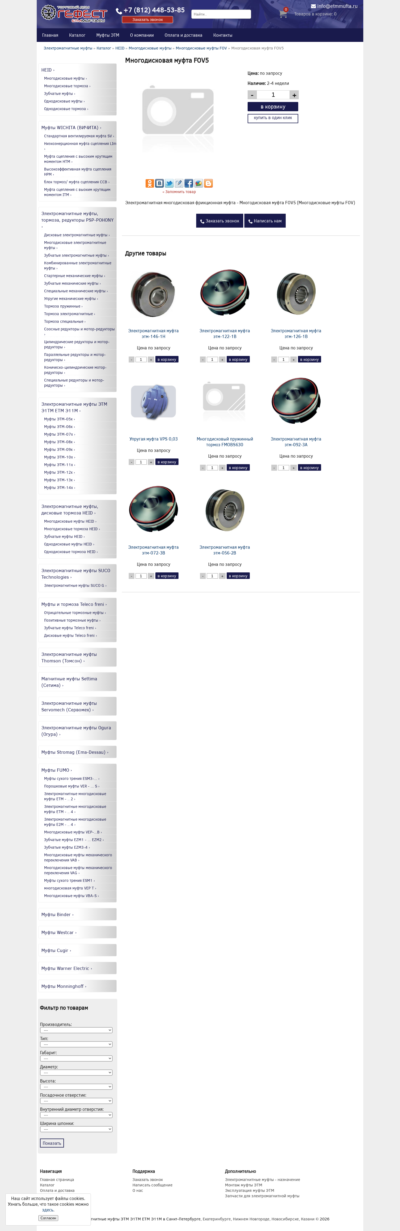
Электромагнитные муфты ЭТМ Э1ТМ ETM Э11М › (74, 407)
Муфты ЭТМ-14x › (59, 487)
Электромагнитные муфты (68, 48)
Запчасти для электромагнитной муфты (262, 1195)
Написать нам (267, 221)
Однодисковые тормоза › (66, 108)
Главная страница (57, 1179)
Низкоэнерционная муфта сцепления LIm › (80, 146)
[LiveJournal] (179, 186)
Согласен (48, 1218)
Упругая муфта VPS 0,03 (154, 439)
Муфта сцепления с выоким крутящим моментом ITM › (77, 192)
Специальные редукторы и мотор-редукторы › (74, 382)
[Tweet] (169, 186)
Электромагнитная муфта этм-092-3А (296, 441)
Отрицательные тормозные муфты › (75, 612)
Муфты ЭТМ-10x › (59, 457)
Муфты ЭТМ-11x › (59, 464)
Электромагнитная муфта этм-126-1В (296, 333)
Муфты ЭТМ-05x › (59, 418)
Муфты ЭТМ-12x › (59, 472)
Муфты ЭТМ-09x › (59, 449)
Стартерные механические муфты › (74, 275)
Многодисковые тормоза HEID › (72, 528)
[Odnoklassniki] (150, 186)
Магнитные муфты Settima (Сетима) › (69, 681)
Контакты (222, 35)
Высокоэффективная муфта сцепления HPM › (77, 171)
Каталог (77, 35)
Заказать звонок (148, 19)
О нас (138, 1190)
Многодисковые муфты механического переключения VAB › (78, 857)
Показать (52, 1143)
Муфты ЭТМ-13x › (59, 479)
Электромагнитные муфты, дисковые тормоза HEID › (69, 509)
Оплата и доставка (183, 35)
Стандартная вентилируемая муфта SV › (79, 135)
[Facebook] (188, 186)
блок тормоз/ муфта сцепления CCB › (77, 181)
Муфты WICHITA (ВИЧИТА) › (71, 127)
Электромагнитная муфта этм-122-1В (224, 333)
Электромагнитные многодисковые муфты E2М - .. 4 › (75, 822)
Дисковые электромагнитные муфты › (77, 234)
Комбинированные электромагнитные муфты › (77, 265)
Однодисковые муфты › (64, 101)
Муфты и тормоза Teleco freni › (74, 604)
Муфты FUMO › (56, 770)
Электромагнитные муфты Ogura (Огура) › (76, 730)
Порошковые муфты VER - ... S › (72, 786)
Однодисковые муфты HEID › (69, 544)
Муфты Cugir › (56, 950)
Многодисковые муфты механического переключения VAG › (78, 870)
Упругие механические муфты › (71, 298)
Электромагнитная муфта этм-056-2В (224, 550)
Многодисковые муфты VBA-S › (71, 895)
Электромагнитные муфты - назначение (262, 1179)
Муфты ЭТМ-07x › (59, 434)
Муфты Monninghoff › (64, 986)
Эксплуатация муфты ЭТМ (249, 1190)
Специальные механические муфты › (76, 290)
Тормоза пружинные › (63, 306)
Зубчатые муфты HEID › (64, 536)
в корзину (273, 106)
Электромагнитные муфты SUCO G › (75, 585)
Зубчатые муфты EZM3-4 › (67, 847)
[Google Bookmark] (198, 186)
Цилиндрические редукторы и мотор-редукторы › (77, 344)
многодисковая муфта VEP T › (70, 888)
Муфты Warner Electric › (66, 968)
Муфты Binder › (57, 914)
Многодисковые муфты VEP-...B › (73, 832)
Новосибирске (285, 1218)
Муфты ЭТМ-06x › (59, 426)
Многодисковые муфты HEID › (70, 521)
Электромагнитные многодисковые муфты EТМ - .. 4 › (75, 809)
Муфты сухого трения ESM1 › (69, 880)
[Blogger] (208, 186)
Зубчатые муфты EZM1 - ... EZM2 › (74, 839)
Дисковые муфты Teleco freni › (70, 635)
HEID (119, 48)
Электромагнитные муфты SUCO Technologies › (75, 573)
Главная (50, 35)
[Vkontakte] (159, 186)
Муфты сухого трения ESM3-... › (72, 778)
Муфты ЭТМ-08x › (59, 441)
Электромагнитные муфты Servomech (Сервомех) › (69, 706)
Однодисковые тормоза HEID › (71, 551)
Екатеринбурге (217, 1218)
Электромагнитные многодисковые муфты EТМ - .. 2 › (75, 796)
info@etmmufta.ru (337, 6)
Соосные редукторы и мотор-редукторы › (79, 331)
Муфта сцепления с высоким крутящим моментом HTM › (78, 159)
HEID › (48, 69)
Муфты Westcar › (59, 932)
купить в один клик (273, 117)
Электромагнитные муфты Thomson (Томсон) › (69, 657)
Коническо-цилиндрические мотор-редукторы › (75, 370)
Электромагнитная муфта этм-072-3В (153, 550)
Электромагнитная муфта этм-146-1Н (153, 333)
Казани (308, 1218)
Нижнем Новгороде (251, 1218)
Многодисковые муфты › (65, 78)
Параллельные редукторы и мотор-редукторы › (75, 357)
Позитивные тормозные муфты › (72, 620)
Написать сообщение (153, 1184)
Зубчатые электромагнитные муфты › (76, 255)
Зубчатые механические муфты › (72, 283)
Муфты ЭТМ (107, 35)
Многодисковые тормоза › (67, 85)
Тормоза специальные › (65, 321)
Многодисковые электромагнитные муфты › (75, 245)
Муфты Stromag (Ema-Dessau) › (75, 752)
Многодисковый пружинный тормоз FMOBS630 (225, 441)
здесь (47, 1210)
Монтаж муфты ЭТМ (243, 1184)
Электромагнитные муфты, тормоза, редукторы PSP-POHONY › (77, 220)
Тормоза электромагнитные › (69, 313)
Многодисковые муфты (150, 48)
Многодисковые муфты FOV (201, 48)
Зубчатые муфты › (59, 93)
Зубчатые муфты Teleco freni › (70, 627)
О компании (142, 35)
